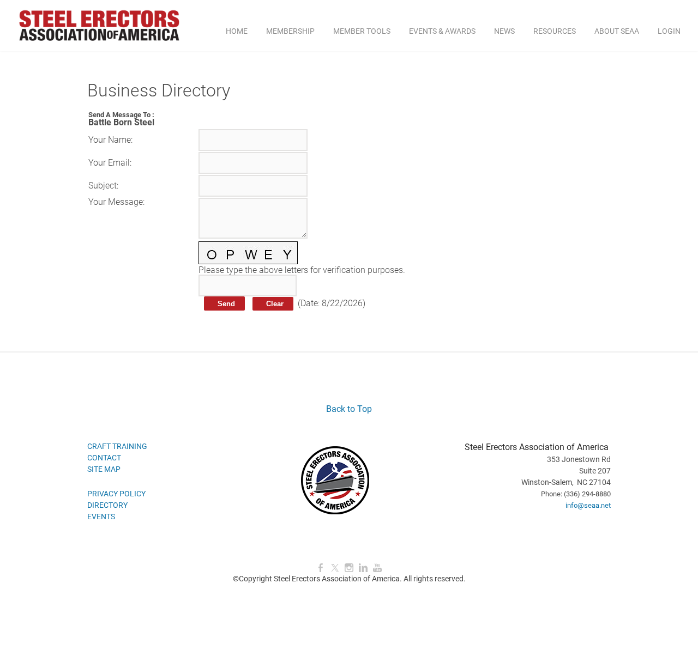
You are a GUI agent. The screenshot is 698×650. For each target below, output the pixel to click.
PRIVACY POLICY (116, 493)
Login (669, 31)
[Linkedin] (363, 568)
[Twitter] (334, 568)
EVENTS (101, 516)
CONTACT (104, 457)
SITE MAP (104, 469)
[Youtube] (377, 568)
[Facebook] (320, 568)
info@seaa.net (588, 505)
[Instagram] (349, 568)
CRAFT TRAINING (117, 446)
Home (237, 31)
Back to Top (349, 409)
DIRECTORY (107, 505)
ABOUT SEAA (616, 31)
